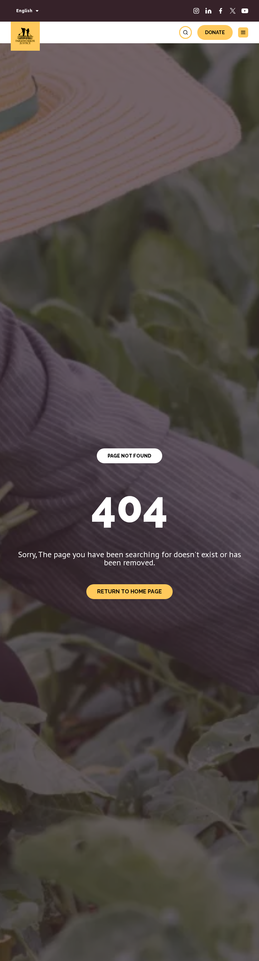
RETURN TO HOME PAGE (129, 591)
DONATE (215, 32)
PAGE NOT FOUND (129, 456)
